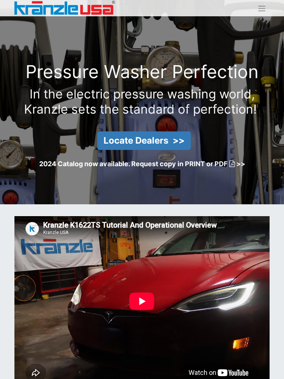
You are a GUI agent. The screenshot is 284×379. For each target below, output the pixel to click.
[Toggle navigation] (262, 8)
